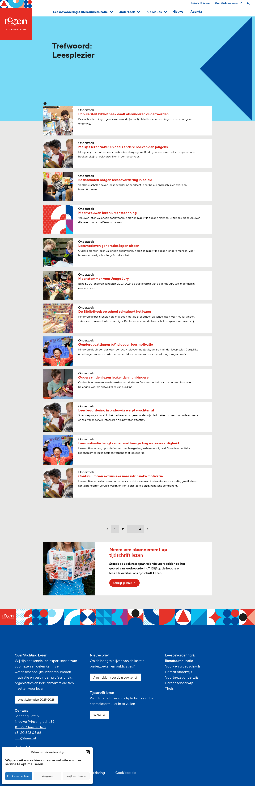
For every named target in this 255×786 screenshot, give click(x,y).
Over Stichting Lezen (226, 3)
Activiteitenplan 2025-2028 (36, 700)
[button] (88, 752)
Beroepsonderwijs (179, 683)
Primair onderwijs (178, 672)
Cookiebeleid (125, 773)
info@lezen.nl (25, 738)
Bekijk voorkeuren (76, 776)
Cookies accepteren (18, 776)
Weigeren (47, 776)
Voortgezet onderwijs (181, 677)
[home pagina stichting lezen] (45, 103)
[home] (16, 20)
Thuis (169, 688)
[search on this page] (248, 3)
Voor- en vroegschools (183, 666)
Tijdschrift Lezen (200, 3)
